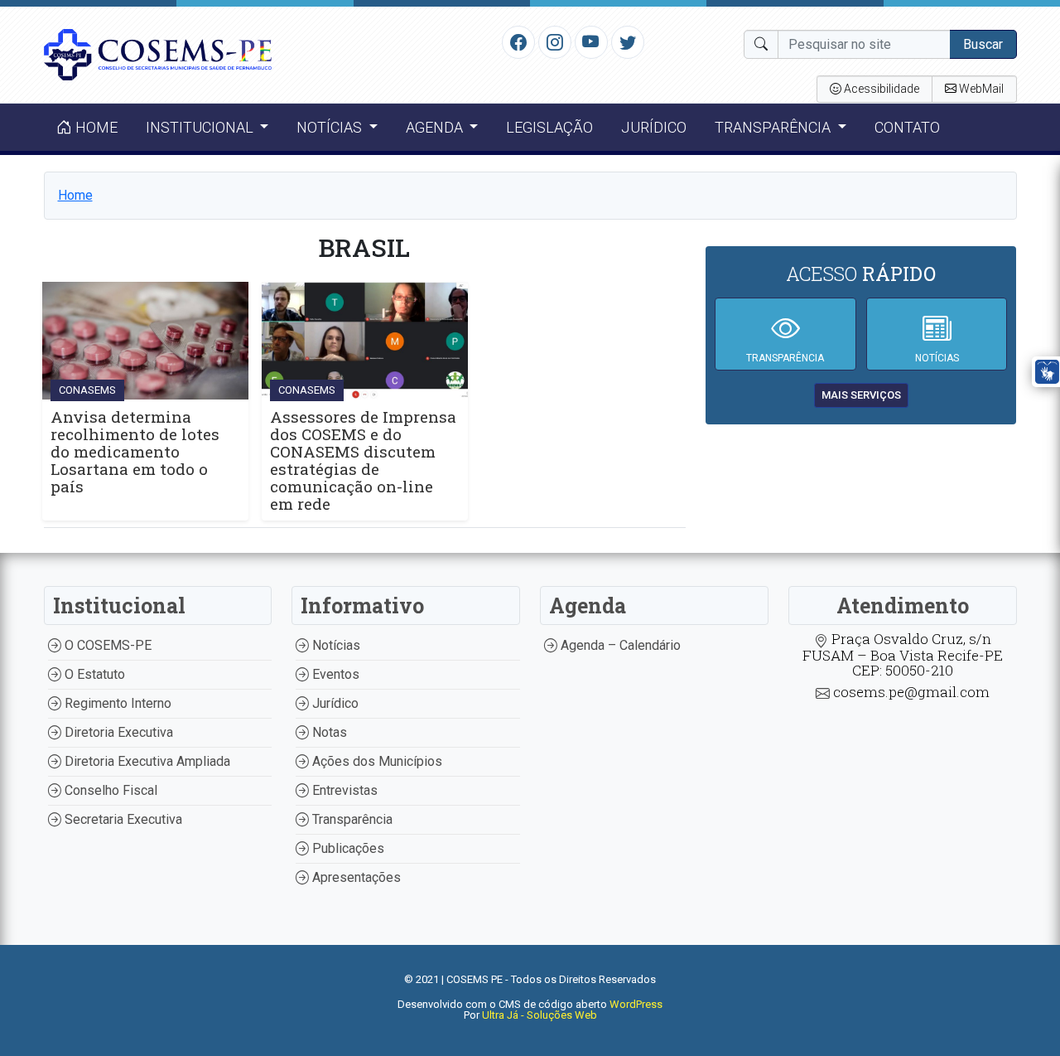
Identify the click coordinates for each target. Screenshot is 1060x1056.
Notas (328, 732)
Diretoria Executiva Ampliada (145, 761)
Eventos (334, 674)
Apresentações (355, 877)
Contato (907, 127)
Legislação (549, 127)
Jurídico (654, 127)
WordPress (636, 1004)
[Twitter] (627, 41)
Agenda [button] (436, 127)
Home (95, 127)
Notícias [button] (330, 127)
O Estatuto (93, 674)
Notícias (334, 645)
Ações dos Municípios (375, 761)
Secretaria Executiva (121, 819)
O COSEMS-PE (106, 645)
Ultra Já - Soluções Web (539, 1015)
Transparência (351, 819)
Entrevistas (343, 790)
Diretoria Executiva (117, 732)
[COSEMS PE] (158, 53)
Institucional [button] (201, 127)
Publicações (346, 848)
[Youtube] (591, 41)
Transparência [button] (774, 127)
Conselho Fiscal (109, 790)
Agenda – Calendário (619, 645)
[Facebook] (518, 41)
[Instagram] (555, 41)
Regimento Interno (116, 703)
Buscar (983, 44)
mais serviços (861, 395)
